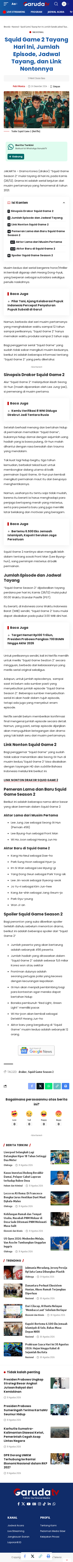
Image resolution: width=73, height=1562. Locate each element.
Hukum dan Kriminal (13, 1185)
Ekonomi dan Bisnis (13, 1230)
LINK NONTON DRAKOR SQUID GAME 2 (31, 780)
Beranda (7, 26)
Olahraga (8, 1165)
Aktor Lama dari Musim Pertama (39, 242)
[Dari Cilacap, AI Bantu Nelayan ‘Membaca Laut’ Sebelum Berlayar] (13, 1311)
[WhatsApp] (54, 1504)
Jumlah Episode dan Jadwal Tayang (37, 218)
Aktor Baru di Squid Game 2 (35, 248)
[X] (23, 1504)
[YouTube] (28, 1504)
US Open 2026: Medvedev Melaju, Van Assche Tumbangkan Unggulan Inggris (25, 1242)
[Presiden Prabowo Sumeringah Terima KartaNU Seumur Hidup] (60, 1409)
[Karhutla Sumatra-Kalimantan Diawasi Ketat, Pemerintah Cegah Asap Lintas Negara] (60, 1432)
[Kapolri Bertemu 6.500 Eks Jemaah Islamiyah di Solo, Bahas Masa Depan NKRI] (13, 1329)
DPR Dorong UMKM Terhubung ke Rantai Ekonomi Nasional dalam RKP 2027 (25, 1461)
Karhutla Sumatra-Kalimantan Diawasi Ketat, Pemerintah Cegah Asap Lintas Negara (24, 1435)
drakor (23, 1071)
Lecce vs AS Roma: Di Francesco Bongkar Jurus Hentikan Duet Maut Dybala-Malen (25, 1197)
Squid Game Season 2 (41, 1071)
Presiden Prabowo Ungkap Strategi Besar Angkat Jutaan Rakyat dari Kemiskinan (23, 1386)
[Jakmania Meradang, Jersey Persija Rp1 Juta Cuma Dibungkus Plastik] (13, 1273)
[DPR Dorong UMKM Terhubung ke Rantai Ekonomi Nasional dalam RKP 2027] (60, 1458)
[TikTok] (44, 1504)
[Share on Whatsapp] (48, 1086)
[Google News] (34, 1504)
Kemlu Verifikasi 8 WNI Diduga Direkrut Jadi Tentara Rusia (32, 413)
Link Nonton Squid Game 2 (30, 224)
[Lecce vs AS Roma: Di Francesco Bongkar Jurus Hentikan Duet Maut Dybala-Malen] (60, 1198)
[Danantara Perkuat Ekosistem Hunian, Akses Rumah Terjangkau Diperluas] (13, 1291)
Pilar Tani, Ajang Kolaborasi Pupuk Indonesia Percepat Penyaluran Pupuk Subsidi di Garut (35, 305)
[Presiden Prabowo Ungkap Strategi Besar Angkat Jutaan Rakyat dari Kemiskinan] (60, 1383)
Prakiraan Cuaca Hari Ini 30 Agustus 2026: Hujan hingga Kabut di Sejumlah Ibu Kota (47, 1348)
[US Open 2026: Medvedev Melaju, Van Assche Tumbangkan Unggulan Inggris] (60, 1244)
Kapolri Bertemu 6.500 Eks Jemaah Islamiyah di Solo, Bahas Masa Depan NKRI (46, 1327)
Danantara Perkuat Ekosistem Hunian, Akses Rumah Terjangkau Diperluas (45, 1289)
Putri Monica (19, 86)
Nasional (15, 26)
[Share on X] (32, 1556)
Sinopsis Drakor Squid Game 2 (32, 211)
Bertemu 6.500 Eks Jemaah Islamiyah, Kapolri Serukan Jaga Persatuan (32, 535)
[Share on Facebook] (25, 1556)
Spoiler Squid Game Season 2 (32, 255)
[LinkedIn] (49, 1504)
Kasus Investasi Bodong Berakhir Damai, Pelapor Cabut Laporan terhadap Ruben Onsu (23, 1176)
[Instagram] (39, 1504)
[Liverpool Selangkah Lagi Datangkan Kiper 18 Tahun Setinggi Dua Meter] (60, 1157)
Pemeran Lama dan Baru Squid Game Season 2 (36, 233)
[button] (7, 3)
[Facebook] (19, 1504)
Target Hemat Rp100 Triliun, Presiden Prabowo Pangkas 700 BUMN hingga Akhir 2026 (35, 639)
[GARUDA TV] (36, 4)
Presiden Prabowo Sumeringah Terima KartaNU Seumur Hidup (26, 1410)
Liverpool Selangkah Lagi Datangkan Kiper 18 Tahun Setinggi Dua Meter (25, 1156)
